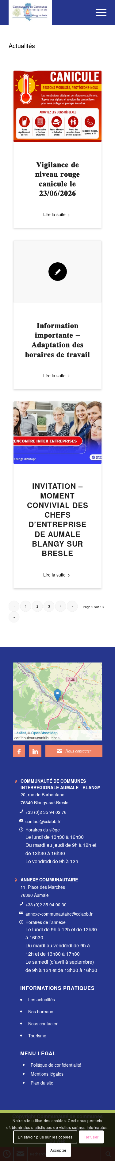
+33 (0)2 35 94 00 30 (46, 904)
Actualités (22, 45)
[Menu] (98, 12)
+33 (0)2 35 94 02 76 (46, 812)
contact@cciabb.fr (42, 821)
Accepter (58, 1150)
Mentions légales (47, 1074)
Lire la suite (54, 214)
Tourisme (37, 1035)
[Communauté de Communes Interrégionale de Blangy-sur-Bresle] (48, 12)
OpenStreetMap (44, 732)
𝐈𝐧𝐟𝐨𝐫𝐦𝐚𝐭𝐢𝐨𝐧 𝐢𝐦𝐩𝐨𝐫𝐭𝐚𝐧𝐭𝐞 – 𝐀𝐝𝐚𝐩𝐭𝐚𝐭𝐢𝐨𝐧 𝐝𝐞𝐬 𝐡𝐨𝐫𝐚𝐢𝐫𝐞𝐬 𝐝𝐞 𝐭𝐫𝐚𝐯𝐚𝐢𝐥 (57, 339)
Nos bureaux (40, 1011)
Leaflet (20, 732)
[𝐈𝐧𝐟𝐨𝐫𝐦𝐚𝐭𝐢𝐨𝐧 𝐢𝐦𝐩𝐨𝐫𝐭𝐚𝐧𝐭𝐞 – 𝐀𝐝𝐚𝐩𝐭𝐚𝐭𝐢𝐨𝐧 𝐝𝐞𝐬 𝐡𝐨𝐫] (57, 271)
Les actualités (41, 1000)
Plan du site (42, 1083)
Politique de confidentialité (56, 1065)
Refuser (91, 1136)
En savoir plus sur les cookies (45, 1136)
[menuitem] (98, 12)
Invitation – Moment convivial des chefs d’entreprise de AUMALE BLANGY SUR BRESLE (57, 519)
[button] (57, 695)
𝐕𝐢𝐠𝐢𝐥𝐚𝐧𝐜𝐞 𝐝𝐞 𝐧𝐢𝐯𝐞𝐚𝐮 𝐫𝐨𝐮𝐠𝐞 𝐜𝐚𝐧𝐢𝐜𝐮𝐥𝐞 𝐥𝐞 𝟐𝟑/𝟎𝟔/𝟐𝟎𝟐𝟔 (57, 178)
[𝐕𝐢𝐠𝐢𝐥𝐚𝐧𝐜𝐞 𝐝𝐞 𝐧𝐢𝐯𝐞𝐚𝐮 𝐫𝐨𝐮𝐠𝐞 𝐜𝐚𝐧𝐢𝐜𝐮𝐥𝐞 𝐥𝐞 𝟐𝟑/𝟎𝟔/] (57, 106)
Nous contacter (43, 1023)
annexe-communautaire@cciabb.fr (59, 914)
